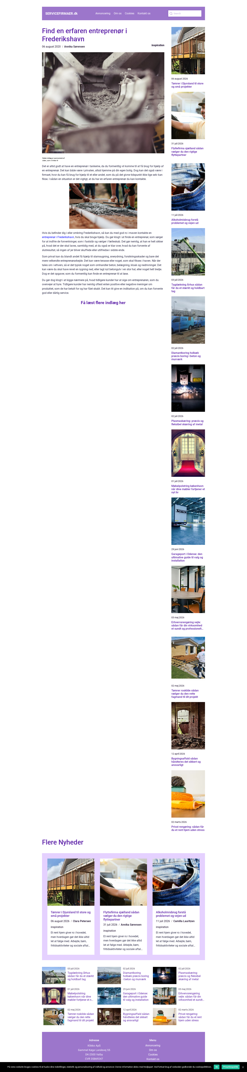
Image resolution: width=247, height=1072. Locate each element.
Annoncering (102, 13)
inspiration (158, 45)
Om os (117, 13)
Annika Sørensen (74, 46)
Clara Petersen (82, 921)
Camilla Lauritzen (184, 921)
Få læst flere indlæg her (103, 302)
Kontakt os (144, 13)
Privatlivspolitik (230, 1067)
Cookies (129, 13)
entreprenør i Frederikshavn (58, 237)
